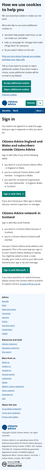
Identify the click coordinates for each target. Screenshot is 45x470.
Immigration (7, 329)
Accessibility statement (11, 409)
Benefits (6, 110)
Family (4, 321)
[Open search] (40, 103)
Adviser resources (9, 344)
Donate (31, 102)
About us (6, 362)
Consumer (6, 313)
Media (4, 382)
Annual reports (8, 374)
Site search (6, 352)
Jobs (4, 398)
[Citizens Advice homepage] (10, 427)
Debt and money (9, 309)
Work (15, 110)
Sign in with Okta (13, 194)
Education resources (10, 348)
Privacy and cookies (10, 417)
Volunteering (7, 394)
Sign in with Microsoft (15, 270)
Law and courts (8, 325)
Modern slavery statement (13, 386)
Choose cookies (9, 94)
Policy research (8, 390)
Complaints (7, 378)
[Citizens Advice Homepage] (10, 103)
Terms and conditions (11, 413)
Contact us (6, 366)
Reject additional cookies (16, 89)
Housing (5, 317)
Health (5, 333)
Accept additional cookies (16, 83)
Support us (6, 370)
